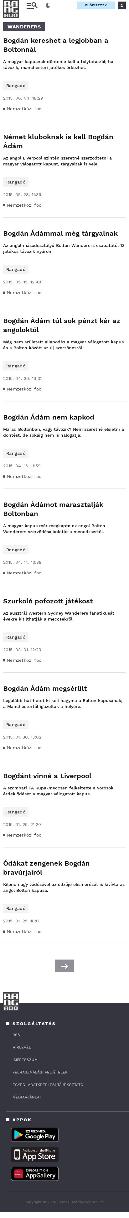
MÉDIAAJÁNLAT (27, 1097)
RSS (16, 1035)
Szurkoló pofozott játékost (48, 601)
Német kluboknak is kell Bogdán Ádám (58, 141)
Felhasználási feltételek (40, 1072)
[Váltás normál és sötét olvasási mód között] (48, 5)
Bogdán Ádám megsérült (45, 688)
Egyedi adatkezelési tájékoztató (48, 1085)
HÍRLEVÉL (22, 1047)
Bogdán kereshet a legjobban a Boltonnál (55, 45)
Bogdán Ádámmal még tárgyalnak (60, 233)
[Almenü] (31, 5)
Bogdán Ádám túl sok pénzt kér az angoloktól (61, 325)
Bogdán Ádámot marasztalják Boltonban (53, 509)
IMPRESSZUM (25, 1060)
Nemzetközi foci (25, 108)
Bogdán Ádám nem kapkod (48, 417)
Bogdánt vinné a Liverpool (47, 776)
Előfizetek (96, 5)
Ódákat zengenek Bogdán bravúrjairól (46, 867)
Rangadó (15, 85)
